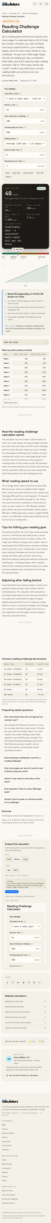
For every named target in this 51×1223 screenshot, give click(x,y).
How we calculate (8, 1195)
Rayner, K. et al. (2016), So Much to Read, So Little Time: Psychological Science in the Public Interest (23, 821)
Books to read (10, 105)
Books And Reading (30, 13)
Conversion (6, 1141)
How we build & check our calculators (23, 1075)
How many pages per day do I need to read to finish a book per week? (23, 770)
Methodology (7, 1164)
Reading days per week (13, 161)
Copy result (16, 173)
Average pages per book (14, 127)
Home (4, 13)
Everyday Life (15, 13)
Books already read (12, 150)
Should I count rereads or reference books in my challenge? (23, 801)
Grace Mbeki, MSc (11, 81)
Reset (7, 173)
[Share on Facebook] (7, 982)
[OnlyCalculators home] (11, 4)
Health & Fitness (8, 1133)
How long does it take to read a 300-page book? (22, 790)
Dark (15, 870)
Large (25, 859)
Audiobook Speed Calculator (16, 1028)
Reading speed (10, 139)
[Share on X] (13, 982)
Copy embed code (11, 891)
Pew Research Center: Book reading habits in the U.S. (21, 816)
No (41, 1041)
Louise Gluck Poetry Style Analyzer (18, 1023)
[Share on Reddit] (23, 982)
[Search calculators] (34, 4)
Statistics (5, 1150)
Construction (7, 1146)
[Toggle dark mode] (40, 4)
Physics (4, 1137)
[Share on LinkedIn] (18, 982)
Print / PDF (40, 173)
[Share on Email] (34, 982)
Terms (4, 1180)
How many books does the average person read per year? (23, 718)
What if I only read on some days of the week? (22, 780)
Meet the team (7, 1191)
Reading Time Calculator (14, 1001)
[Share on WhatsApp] (28, 982)
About (4, 1160)
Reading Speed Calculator (14, 1007)
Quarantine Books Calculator (15, 1017)
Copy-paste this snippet (17, 875)
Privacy (4, 1176)
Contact (5, 1172)
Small (9, 859)
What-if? (8, 177)
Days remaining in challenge (15, 116)
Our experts (6, 1168)
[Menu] (46, 4)
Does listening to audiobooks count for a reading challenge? (22, 759)
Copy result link (28, 173)
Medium (17, 859)
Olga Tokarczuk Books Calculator (17, 1012)
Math (4, 1125)
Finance (5, 1129)
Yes (32, 1041)
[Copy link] (39, 982)
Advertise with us (8, 1203)
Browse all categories (10, 1199)
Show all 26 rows (10, 403)
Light (9, 870)
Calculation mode (11, 94)
